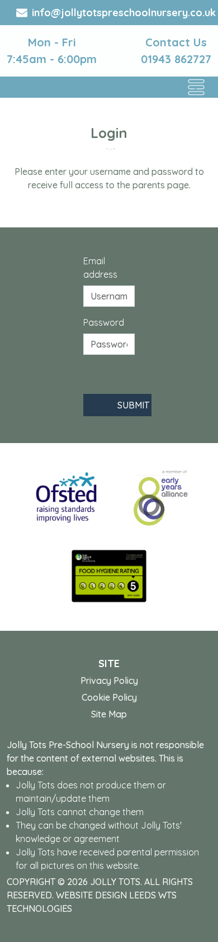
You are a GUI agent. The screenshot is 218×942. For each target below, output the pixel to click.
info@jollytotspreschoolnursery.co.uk (124, 12)
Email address (100, 267)
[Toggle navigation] (196, 87)
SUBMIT (133, 405)
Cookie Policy (109, 697)
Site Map (109, 714)
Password (103, 322)
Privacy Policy (109, 680)
